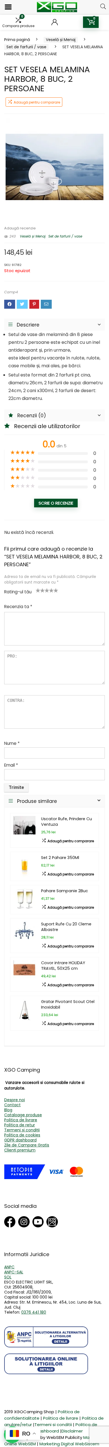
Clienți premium (19, 1150)
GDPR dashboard (20, 1140)
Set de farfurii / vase (26, 47)
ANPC (9, 1267)
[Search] (103, 6)
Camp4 (11, 292)
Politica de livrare (20, 1120)
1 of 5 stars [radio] (38, 590)
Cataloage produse (23, 1115)
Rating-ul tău (18, 592)
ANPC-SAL (13, 1272)
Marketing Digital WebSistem (69, 1444)
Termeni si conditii (53, 1424)
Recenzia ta (18, 606)
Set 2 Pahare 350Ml (60, 857)
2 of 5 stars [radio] (40, 590)
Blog (8, 1110)
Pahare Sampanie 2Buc (64, 891)
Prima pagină (17, 39)
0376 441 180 (33, 1312)
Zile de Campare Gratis (26, 1145)
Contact (12, 1105)
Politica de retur (19, 1125)
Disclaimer (72, 1431)
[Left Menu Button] (8, 7)
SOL (7, 1277)
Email (11, 765)
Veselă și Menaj (60, 39)
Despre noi (14, 1100)
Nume (12, 743)
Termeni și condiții (22, 1130)
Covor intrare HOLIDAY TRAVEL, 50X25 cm (63, 965)
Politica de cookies (22, 1135)
